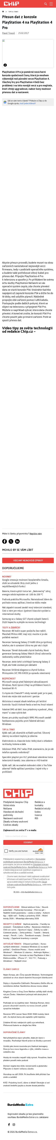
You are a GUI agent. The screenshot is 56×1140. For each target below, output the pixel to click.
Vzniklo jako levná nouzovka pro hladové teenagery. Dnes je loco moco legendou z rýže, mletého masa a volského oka (25, 1049)
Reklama (7, 808)
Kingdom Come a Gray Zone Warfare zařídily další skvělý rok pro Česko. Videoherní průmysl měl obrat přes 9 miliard (27, 994)
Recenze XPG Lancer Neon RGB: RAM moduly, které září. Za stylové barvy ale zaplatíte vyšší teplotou (26, 1015)
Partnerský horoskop (23, 910)
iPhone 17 (22, 958)
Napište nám (35, 533)
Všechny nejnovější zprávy (28, 560)
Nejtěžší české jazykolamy (14, 913)
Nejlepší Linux (20, 961)
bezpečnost (9, 678)
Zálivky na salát (40, 930)
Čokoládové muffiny (21, 927)
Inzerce (38, 815)
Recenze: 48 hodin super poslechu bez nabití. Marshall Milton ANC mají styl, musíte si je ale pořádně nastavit (24, 634)
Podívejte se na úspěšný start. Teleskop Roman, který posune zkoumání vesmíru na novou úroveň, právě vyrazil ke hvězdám (26, 1006)
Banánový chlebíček (40, 927)
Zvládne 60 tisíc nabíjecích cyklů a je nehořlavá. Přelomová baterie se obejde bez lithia (23, 1023)
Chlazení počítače (31, 944)
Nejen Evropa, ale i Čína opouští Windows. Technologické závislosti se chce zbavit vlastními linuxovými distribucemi (28, 976)
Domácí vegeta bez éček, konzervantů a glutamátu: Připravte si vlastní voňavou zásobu (25, 1067)
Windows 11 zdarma (23, 952)
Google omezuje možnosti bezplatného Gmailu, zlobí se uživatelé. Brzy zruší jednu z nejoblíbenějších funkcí (25, 583)
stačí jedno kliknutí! (28, 103)
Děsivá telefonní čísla (30, 907)
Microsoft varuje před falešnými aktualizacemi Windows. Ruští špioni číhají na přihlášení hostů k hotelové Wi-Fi (26, 685)
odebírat (28, 842)
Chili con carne (9, 930)
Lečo (21, 935)
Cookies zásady (10, 825)
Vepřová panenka (30, 924)
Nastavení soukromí (13, 818)
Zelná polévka (26, 932)
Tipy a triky (13, 12)
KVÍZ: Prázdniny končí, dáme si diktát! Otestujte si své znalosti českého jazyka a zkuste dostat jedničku (26, 1084)
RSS (36, 818)
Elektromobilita (9, 958)
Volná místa (9, 805)
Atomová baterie (10, 955)
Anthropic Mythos (41, 952)
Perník (13, 935)
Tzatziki (37, 932)
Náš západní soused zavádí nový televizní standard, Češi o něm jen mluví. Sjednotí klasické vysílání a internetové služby (27, 610)
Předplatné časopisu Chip (15, 802)
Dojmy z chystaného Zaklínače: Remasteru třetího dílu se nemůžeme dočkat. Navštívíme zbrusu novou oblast (28, 984)
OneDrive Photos (19, 949)
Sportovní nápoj (25, 930)
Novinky (6, 576)
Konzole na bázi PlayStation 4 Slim (34, 955)
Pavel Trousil (8, 33)
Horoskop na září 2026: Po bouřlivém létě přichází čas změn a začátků (26, 1075)
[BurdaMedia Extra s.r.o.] (18, 793)
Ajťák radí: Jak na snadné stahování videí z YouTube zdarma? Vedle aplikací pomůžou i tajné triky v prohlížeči (27, 768)
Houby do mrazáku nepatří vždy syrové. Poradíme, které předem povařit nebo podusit (27, 1058)
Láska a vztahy (34, 913)
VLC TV (32, 958)
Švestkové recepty (33, 935)
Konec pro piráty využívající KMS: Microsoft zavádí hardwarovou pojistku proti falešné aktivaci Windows (26, 720)
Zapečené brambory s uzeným (25, 938)
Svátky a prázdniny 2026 (29, 916)
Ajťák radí (12, 916)
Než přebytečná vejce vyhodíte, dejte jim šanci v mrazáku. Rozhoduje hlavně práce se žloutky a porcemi (27, 1039)
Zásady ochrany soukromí (15, 821)
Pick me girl (39, 910)
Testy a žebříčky (11, 627)
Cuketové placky (10, 932)
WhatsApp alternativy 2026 (27, 918)
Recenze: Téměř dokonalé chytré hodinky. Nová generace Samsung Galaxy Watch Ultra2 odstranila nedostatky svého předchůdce (26, 653)
